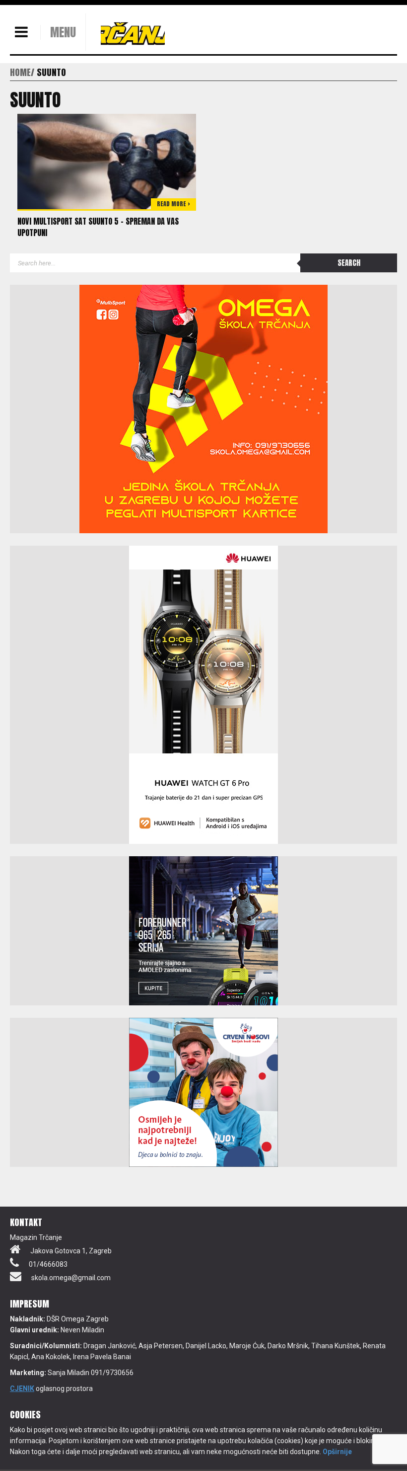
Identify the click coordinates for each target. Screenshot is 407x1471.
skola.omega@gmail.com (71, 1278)
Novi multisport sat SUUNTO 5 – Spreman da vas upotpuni (98, 227)
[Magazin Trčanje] (133, 33)
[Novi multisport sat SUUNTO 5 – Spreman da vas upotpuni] (106, 161)
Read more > (173, 203)
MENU (63, 32)
